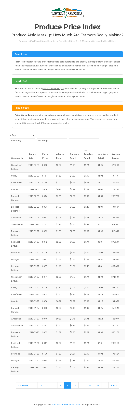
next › (114, 385)
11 (82, 385)
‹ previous (23, 385)
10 (74, 385)
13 (98, 385)
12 (90, 385)
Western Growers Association (66, 404)
